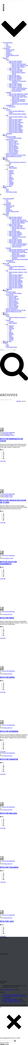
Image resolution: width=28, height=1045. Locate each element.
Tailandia (11, 183)
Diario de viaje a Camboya (15, 61)
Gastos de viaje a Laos (15, 124)
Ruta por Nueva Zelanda (15, 138)
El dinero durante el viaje (12, 55)
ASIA (7, 59)
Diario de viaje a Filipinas (15, 62)
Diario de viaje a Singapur (15, 84)
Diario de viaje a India (14, 68)
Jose (7, 45)
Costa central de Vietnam (18, 89)
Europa (8, 316)
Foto (7, 189)
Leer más (3, 461)
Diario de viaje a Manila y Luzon (20, 65)
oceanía (8, 109)
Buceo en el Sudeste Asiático (11, 1000)
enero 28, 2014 (8, 614)
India (10, 175)
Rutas (5, 135)
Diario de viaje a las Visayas (19, 64)
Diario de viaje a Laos (14, 75)
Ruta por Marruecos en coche (14, 156)
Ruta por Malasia (13, 146)
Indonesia (11, 173)
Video (7, 190)
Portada (18, 401)
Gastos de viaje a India (15, 121)
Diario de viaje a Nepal (14, 79)
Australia (11, 166)
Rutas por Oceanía (11, 136)
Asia (7, 324)
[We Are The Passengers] (0, 196)
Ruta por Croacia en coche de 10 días (16, 155)
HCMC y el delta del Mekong (19, 88)
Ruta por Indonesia (14, 143)
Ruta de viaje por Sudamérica (8, 563)
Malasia (11, 177)
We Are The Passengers (8, 432)
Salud (7, 56)
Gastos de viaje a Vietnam (15, 132)
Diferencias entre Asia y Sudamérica (12, 1002)
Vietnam (11, 184)
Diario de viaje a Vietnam (15, 87)
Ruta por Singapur (9, 759)
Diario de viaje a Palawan (18, 67)
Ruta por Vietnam (13, 152)
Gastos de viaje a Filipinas (15, 119)
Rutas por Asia (10, 139)
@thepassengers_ (8, 989)
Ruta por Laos (12, 145)
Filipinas (11, 172)
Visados (8, 52)
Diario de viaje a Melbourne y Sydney (18, 94)
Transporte (9, 51)
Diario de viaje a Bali (17, 71)
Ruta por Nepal (13, 149)
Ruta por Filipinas (13, 141)
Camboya (11, 170)
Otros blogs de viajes (11, 192)
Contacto (8, 47)
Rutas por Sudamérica (11, 153)
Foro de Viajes (8, 186)
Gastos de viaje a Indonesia (16, 122)
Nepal (10, 180)
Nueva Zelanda (13, 168)
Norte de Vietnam (16, 91)
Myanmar (11, 179)
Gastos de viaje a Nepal (15, 128)
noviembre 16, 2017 (9, 435)
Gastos (6, 108)
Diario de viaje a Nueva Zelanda (17, 95)
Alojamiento (9, 54)
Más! (5, 187)
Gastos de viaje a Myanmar (16, 126)
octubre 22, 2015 (8, 558)
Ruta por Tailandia (13, 151)
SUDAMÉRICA (9, 105)
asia (7, 115)
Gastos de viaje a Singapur (16, 129)
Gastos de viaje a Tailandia (16, 131)
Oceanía (8, 320)
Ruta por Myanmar (14, 148)
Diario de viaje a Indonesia (15, 69)
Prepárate (6, 48)
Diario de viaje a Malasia (15, 77)
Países (6, 159)
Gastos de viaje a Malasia (15, 125)
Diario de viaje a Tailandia (15, 85)
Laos (10, 176)
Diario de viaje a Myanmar (15, 78)
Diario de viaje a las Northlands (20, 104)
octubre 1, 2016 (8, 496)
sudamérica (9, 133)
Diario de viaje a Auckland (18, 99)
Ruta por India (12, 142)
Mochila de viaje (10, 49)
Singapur (11, 182)
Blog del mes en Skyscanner (10, 999)
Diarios (5, 58)
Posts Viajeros (5, 434)
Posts (5, 158)
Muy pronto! (12, 106)
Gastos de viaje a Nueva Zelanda (17, 114)
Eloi (7, 44)
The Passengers (8, 42)
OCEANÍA (8, 92)
